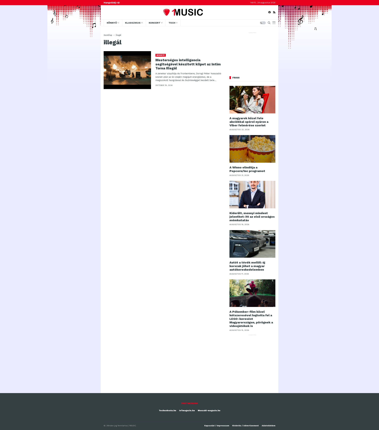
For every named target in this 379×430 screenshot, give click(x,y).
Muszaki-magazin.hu (209, 410)
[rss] (274, 12)
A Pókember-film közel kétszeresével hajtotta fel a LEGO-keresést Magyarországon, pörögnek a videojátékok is (251, 319)
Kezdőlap (108, 35)
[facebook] (269, 12)
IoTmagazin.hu (187, 410)
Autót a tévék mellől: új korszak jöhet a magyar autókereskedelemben (247, 266)
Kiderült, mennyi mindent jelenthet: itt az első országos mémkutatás (252, 216)
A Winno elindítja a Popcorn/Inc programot (247, 169)
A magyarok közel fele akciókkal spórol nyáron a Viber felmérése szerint (248, 121)
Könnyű (160, 55)
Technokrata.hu (167, 410)
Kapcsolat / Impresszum (216, 426)
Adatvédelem (268, 426)
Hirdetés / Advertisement (245, 426)
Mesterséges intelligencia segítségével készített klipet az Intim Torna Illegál (188, 64)
